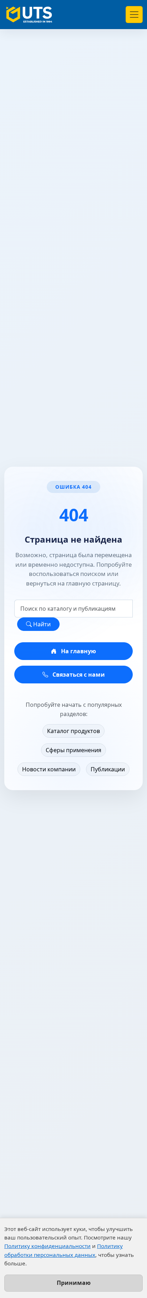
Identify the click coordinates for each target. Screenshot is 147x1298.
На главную (78, 651)
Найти (41, 624)
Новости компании (49, 769)
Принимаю (74, 1283)
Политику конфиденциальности (47, 1245)
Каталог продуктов (73, 731)
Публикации (108, 769)
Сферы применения (73, 750)
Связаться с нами (78, 674)
